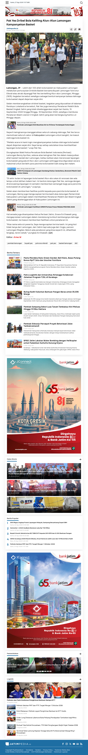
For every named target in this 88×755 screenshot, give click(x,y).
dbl (76, 243)
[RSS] (81, 744)
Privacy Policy (48, 750)
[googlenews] (77, 744)
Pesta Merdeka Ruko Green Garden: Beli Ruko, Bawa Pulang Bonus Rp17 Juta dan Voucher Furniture (52, 259)
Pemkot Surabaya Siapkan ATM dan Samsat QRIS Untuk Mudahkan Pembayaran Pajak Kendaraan (42, 666)
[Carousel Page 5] (48, 671)
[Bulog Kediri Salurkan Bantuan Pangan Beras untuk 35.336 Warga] (14, 295)
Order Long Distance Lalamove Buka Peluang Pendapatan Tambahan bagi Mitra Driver (46, 719)
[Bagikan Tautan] (71, 29)
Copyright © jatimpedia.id (14, 750)
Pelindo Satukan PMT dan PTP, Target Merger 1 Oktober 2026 (32, 544)
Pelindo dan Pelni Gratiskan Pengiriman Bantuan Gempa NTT (31, 700)
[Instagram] (66, 744)
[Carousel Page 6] (50, 671)
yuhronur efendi (41, 243)
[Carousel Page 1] (37, 671)
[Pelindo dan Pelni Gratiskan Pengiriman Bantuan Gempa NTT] (44, 690)
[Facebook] (63, 744)
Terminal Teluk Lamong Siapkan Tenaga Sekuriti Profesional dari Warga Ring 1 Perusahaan (45, 732)
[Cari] (81, 2)
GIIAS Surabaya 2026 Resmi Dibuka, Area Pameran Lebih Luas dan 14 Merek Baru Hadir (41, 539)
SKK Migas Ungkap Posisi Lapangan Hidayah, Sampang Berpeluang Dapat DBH (38, 522)
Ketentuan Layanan (61, 752)
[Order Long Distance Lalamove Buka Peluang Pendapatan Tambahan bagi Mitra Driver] (11, 719)
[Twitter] (70, 744)
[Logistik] (80, 679)
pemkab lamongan (15, 243)
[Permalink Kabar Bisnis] (80, 459)
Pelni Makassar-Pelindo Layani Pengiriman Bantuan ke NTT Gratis (41, 711)
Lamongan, (11, 88)
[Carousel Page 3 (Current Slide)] (43, 671)
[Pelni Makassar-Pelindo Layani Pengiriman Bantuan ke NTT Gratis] (11, 713)
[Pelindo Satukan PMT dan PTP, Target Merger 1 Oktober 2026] (11, 707)
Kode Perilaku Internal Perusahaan (17, 752)
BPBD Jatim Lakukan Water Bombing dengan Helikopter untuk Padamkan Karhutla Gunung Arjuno (50, 342)
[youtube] (74, 744)
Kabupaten (39, 135)
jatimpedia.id (12, 28)
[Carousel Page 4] (45, 671)
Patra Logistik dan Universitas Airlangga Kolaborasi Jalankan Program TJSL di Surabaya (48, 276)
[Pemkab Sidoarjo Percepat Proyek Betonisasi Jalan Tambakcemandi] (14, 327)
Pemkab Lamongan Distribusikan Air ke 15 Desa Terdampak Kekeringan (45, 125)
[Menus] (7, 2)
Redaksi (38, 750)
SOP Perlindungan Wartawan (41, 752)
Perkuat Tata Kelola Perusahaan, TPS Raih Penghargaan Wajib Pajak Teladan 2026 (47, 725)
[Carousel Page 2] (40, 671)
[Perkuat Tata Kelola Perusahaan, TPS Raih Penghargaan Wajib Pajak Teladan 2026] (11, 726)
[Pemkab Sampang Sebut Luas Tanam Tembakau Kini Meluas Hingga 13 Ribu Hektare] (14, 310)
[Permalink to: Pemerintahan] (80, 654)
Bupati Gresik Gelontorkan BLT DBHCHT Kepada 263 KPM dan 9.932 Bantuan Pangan (41, 533)
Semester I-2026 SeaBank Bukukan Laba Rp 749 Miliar (30, 528)
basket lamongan (65, 243)
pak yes (53, 243)
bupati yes (29, 243)
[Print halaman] (79, 29)
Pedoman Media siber (62, 750)
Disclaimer (29, 750)
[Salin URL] (75, 29)
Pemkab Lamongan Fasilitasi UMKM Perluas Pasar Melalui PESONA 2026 (46, 207)
